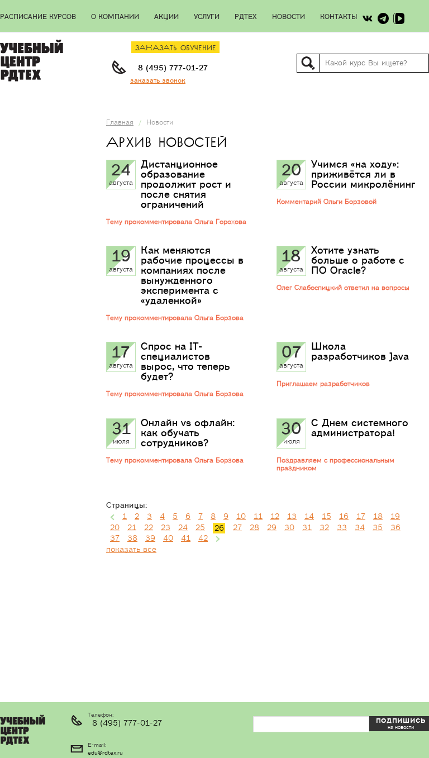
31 (307, 527)
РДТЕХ (246, 17)
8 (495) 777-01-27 (173, 68)
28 (254, 527)
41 (185, 538)
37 (115, 538)
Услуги (207, 17)
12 (274, 516)
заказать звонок (157, 80)
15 (326, 516)
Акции (166, 17)
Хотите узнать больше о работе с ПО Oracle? (357, 260)
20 (115, 527)
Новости (288, 17)
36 (395, 527)
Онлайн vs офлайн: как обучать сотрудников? (188, 433)
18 (378, 516)
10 (241, 516)
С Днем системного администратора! (359, 428)
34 (360, 527)
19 (395, 516)
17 (360, 516)
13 (292, 516)
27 (237, 527)
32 (324, 527)
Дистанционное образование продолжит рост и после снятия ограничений (186, 185)
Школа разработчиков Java (360, 352)
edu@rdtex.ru (105, 753)
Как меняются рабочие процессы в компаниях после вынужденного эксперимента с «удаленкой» (192, 276)
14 (309, 516)
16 (344, 516)
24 (183, 527)
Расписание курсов (38, 17)
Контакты (339, 17)
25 (200, 527)
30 (289, 527)
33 (342, 527)
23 (165, 527)
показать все (131, 549)
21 (131, 527)
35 (378, 527)
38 (132, 538)
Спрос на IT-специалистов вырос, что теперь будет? (185, 362)
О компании (115, 17)
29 (272, 527)
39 (150, 538)
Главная (120, 122)
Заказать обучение (175, 48)
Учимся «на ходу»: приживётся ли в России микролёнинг (363, 174)
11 (258, 516)
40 (168, 538)
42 (203, 538)
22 (148, 527)
